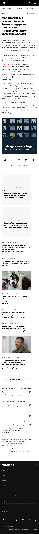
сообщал (29, 72)
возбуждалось (10, 105)
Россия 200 (5, 506)
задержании (8, 64)
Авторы (4, 475)
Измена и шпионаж (7, 8)
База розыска (6, 511)
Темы (3, 470)
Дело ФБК (19, 8)
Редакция (4, 480)
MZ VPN (4, 501)
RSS (4, 486)
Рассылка (5, 491)
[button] (35, 3)
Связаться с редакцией (20, 165)
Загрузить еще (16, 379)
